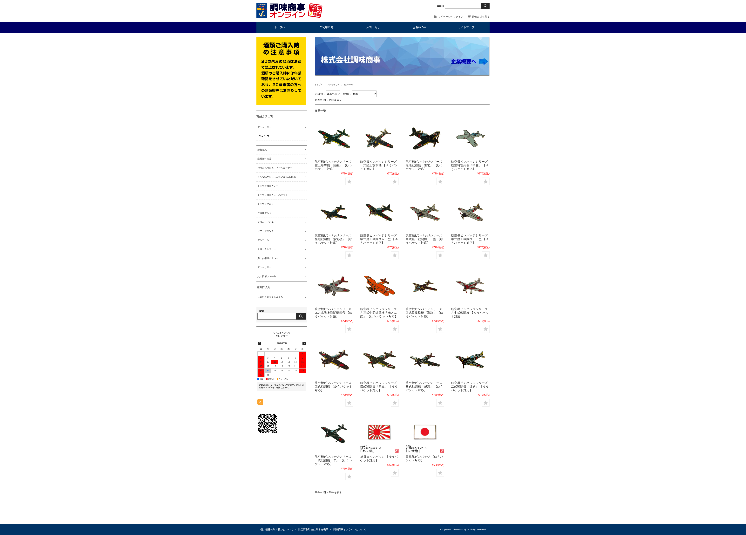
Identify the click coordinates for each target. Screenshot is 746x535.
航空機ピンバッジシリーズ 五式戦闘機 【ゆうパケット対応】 (333, 386)
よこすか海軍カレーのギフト (272, 195)
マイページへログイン (450, 16)
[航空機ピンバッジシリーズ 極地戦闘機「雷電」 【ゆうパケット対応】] (425, 138)
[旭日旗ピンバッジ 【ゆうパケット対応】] (379, 433)
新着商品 (262, 149)
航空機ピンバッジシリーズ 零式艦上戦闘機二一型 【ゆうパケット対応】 (470, 239)
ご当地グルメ (264, 213)
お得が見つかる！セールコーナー (274, 167)
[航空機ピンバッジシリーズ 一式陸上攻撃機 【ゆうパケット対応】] (379, 138)
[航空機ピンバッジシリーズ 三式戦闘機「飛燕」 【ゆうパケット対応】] (425, 360)
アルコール (263, 240)
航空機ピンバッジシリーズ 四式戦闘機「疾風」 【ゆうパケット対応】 (379, 386)
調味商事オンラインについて (349, 529)
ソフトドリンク (265, 231)
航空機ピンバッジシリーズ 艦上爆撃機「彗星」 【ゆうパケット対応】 (333, 165)
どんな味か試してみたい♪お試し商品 (276, 176)
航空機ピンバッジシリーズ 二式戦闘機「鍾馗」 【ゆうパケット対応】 (470, 386)
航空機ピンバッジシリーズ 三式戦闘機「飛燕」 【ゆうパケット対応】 (424, 386)
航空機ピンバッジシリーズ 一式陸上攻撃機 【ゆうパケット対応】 (379, 165)
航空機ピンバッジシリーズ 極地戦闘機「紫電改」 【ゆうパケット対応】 (333, 239)
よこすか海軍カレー (267, 186)
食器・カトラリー (266, 249)
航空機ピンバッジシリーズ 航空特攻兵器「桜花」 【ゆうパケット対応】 (470, 165)
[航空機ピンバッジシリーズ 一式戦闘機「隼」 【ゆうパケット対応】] (334, 433)
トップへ (279, 27)
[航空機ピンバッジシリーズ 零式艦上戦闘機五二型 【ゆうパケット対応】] (379, 212)
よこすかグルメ (265, 204)
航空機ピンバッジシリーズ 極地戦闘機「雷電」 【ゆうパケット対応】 (424, 165)
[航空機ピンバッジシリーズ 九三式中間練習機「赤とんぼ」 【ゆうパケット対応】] (379, 286)
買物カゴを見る (481, 16)
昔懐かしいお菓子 (266, 222)
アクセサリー (333, 85)
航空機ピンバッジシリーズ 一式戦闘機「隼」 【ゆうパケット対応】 (333, 460)
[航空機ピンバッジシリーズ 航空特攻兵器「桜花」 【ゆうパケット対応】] (470, 138)
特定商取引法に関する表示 (313, 529)
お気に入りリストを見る (270, 297)
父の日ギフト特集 (266, 276)
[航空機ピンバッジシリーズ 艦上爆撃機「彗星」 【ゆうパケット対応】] (334, 138)
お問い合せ (373, 27)
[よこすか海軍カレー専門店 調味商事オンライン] (289, 16)
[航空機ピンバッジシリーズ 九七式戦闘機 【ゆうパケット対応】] (470, 286)
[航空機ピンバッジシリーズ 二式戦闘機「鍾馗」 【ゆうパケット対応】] (470, 360)
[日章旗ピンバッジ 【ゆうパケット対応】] (425, 433)
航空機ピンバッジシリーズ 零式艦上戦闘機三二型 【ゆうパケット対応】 (424, 239)
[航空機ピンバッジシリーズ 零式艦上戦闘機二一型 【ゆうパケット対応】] (470, 212)
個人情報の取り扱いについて (276, 529)
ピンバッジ (263, 136)
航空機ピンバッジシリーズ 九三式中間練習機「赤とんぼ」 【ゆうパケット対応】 (379, 312)
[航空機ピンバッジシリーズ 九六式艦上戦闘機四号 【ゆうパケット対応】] (334, 286)
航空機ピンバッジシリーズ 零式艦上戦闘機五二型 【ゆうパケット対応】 (379, 239)
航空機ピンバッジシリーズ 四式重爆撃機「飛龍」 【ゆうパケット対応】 (424, 312)
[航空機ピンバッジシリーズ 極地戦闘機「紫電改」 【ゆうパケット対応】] (334, 212)
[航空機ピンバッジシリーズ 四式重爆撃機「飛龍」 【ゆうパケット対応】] (425, 286)
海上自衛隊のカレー (267, 258)
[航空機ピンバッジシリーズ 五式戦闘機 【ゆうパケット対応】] (334, 360)
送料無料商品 (264, 158)
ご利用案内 (326, 27)
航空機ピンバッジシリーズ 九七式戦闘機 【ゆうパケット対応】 (470, 312)
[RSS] (260, 402)
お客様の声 (419, 27)
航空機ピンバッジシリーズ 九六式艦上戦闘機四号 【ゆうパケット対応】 (333, 312)
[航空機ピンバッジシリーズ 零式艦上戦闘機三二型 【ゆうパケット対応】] (425, 212)
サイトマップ (466, 27)
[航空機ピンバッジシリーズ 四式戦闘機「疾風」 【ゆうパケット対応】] (379, 360)
